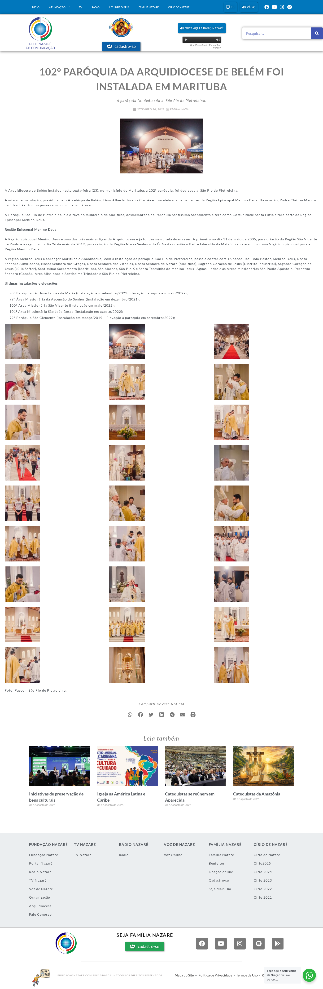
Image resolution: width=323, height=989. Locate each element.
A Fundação (57, 7)
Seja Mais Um (220, 889)
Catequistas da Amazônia (256, 793)
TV (80, 7)
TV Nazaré (38, 880)
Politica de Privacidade (215, 975)
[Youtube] (274, 7)
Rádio (96, 7)
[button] (202, 28)
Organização (39, 897)
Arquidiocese (40, 906)
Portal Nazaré (40, 863)
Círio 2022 (263, 889)
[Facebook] (266, 7)
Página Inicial (180, 109)
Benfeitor (217, 863)
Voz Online (173, 855)
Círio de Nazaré (178, 7)
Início (35, 7)
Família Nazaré (149, 7)
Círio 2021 (263, 897)
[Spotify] (289, 7)
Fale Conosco (40, 914)
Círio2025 (262, 863)
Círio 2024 (263, 872)
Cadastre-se (219, 880)
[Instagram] (282, 7)
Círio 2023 (263, 880)
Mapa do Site (184, 975)
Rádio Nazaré (40, 872)
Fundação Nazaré (43, 855)
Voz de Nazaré (41, 889)
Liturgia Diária (119, 7)
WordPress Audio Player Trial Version (205, 46)
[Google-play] (278, 943)
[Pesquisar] (317, 33)
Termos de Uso (247, 975)
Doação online (221, 872)
